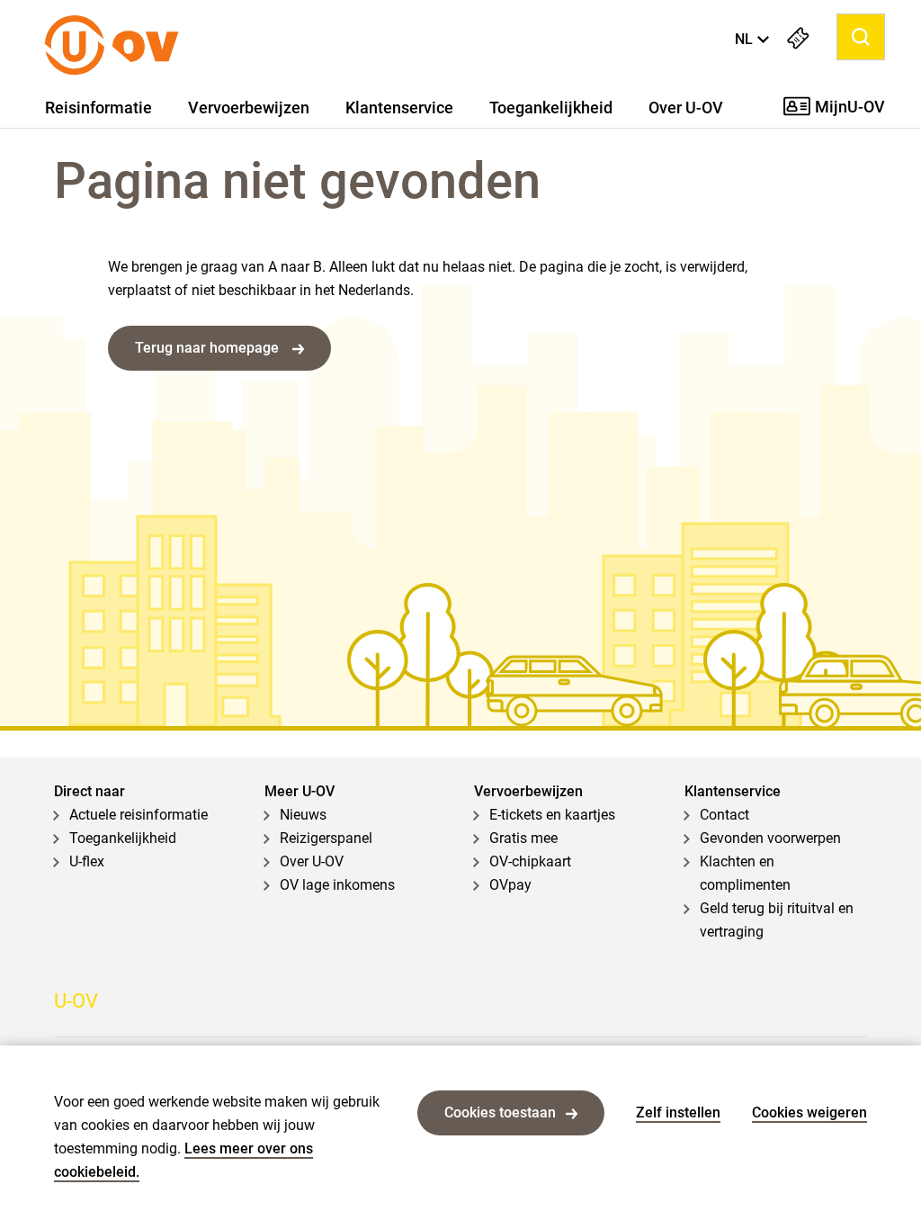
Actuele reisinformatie (138, 814)
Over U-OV (685, 108)
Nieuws (303, 814)
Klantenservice (399, 108)
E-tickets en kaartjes (552, 814)
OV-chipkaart (530, 861)
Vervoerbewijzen (248, 108)
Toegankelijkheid (551, 108)
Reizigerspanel (326, 838)
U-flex (86, 861)
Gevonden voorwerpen (770, 838)
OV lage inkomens (337, 884)
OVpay (510, 884)
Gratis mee (523, 838)
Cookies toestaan (500, 1112)
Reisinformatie (98, 108)
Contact (724, 814)
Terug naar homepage (208, 347)
